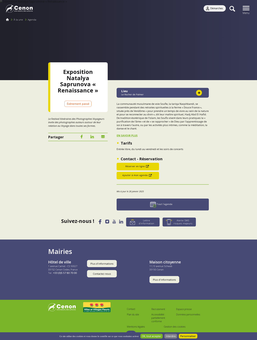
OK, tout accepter (151, 336)
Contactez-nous (102, 273)
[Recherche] (232, 9)
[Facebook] (81, 137)
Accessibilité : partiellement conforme (158, 318)
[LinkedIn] (92, 137)
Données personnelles (188, 314)
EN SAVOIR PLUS (127, 135)
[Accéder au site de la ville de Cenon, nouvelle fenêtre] (62, 307)
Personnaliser (188, 336)
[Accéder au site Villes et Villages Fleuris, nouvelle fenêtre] (97, 307)
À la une (18, 19)
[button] (246, 9)
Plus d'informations (101, 263)
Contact (131, 309)
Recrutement (158, 309)
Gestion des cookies (174, 326)
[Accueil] (19, 9)
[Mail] (103, 137)
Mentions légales (136, 326)
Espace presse (184, 309)
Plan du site (133, 314)
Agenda (32, 19)
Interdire (171, 336)
